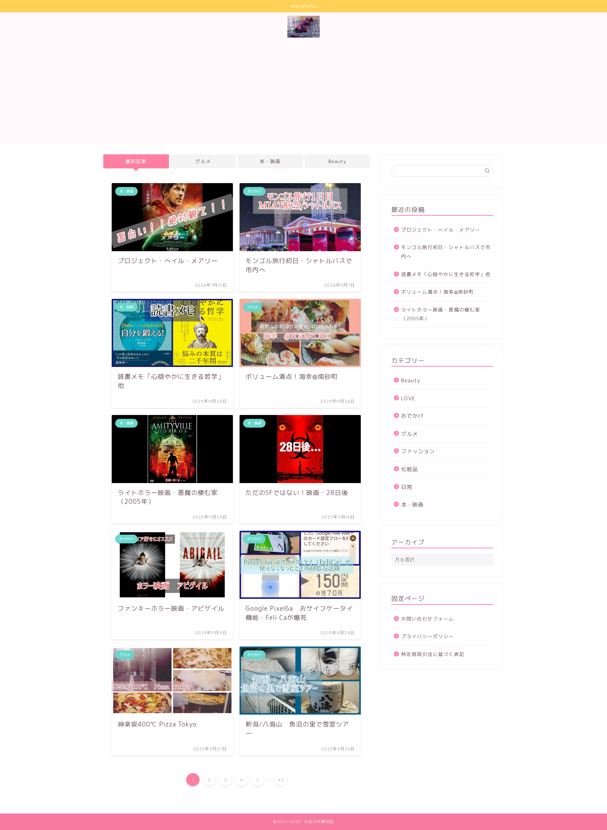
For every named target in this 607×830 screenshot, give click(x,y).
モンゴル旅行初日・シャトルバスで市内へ (446, 252)
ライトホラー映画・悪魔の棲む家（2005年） (440, 314)
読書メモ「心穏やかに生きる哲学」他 (446, 274)
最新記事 (135, 161)
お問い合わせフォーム (427, 618)
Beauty (337, 161)
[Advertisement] (310, 95)
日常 (406, 487)
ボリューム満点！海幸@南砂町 (437, 291)
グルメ (203, 161)
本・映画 (270, 161)
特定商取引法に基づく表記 (432, 654)
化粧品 (409, 469)
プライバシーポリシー (427, 636)
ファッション (418, 451)
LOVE (408, 398)
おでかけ (412, 416)
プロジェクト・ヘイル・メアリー (440, 229)
